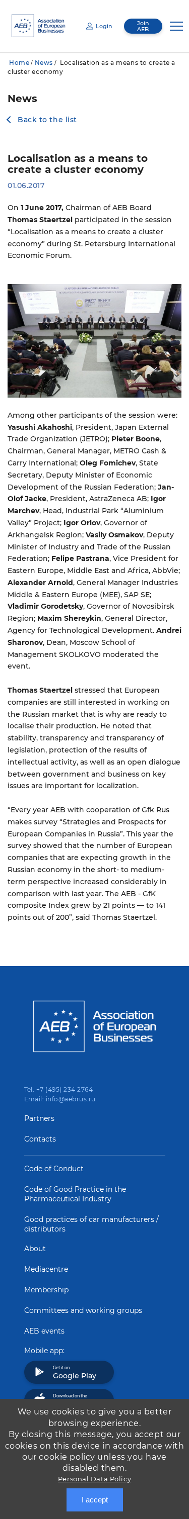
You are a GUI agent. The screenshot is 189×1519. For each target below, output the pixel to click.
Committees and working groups (83, 1310)
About (35, 1248)
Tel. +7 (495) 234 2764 (58, 1089)
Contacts (40, 1139)
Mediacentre (46, 1269)
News (44, 62)
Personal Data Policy (94, 1479)
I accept (95, 1499)
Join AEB (143, 26)
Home (19, 62)
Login (104, 26)
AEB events (44, 1331)
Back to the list (47, 119)
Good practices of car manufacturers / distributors (91, 1224)
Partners (39, 1118)
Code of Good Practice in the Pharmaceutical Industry (75, 1194)
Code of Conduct (54, 1168)
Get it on (74, 1372)
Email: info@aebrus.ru (60, 1099)
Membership (46, 1289)
